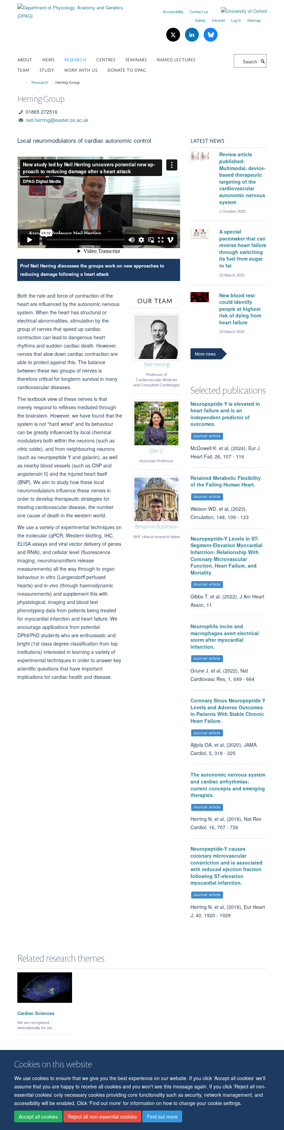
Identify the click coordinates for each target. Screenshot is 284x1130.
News (48, 59)
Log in (236, 20)
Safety (200, 20)
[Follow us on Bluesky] (211, 35)
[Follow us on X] (173, 35)
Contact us (199, 11)
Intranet (218, 20)
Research (75, 59)
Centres (105, 59)
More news (205, 354)
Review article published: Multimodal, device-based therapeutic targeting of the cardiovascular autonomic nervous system (242, 178)
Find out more (162, 1116)
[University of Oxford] (239, 11)
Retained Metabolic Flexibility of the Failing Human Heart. (225, 481)
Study (46, 69)
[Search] (262, 61)
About (24, 59)
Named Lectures (176, 59)
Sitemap (254, 20)
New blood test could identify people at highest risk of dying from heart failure (240, 309)
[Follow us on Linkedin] (192, 35)
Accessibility (173, 11)
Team (23, 69)
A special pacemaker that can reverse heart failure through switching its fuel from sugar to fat (242, 248)
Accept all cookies (38, 1116)
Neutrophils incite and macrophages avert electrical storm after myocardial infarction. (224, 636)
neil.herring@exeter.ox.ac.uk (57, 119)
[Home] (23, 82)
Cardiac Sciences (35, 1013)
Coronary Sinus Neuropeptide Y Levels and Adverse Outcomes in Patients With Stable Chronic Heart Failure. (227, 710)
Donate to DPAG (126, 69)
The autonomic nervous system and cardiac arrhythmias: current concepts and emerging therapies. (227, 784)
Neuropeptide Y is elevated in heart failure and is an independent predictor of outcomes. (225, 414)
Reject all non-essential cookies (102, 1116)
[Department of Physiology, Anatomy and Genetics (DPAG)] (77, 9)
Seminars (136, 59)
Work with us (80, 69)
